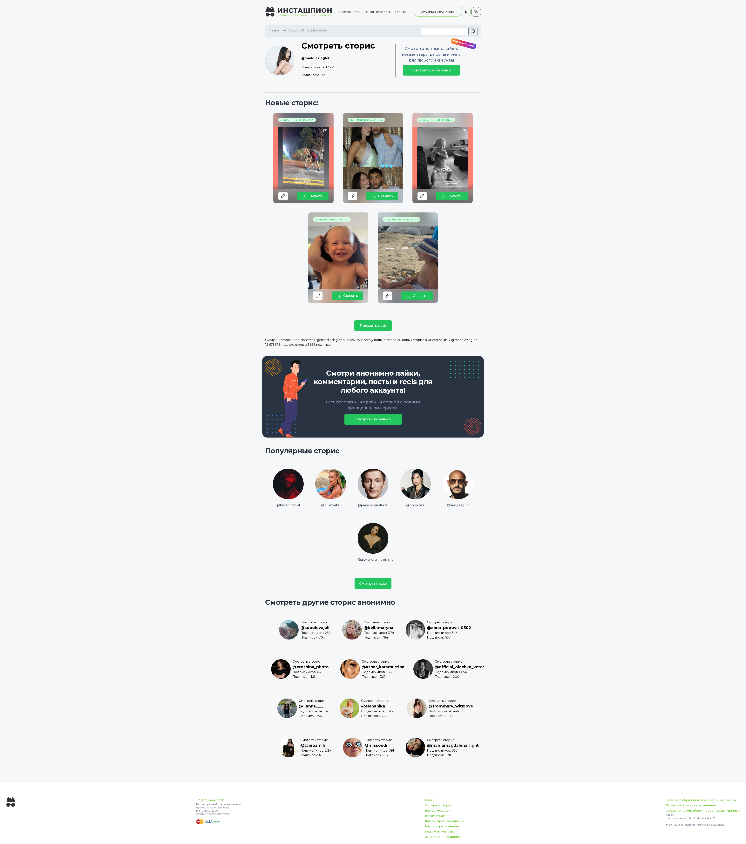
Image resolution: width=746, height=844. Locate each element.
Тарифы (401, 12)
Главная (274, 30)
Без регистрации (439, 810)
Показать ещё (373, 326)
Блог (429, 800)
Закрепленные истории (444, 837)
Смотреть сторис (438, 805)
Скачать (316, 196)
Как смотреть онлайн (442, 826)
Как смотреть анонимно (444, 821)
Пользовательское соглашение (691, 805)
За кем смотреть (377, 12)
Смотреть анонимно (431, 70)
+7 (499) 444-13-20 (210, 800)
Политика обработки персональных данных (701, 800)
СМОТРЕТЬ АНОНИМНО (437, 11)
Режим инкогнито (439, 831)
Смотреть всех (373, 583)
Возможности (350, 12)
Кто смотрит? (435, 816)
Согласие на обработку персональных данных (703, 810)
